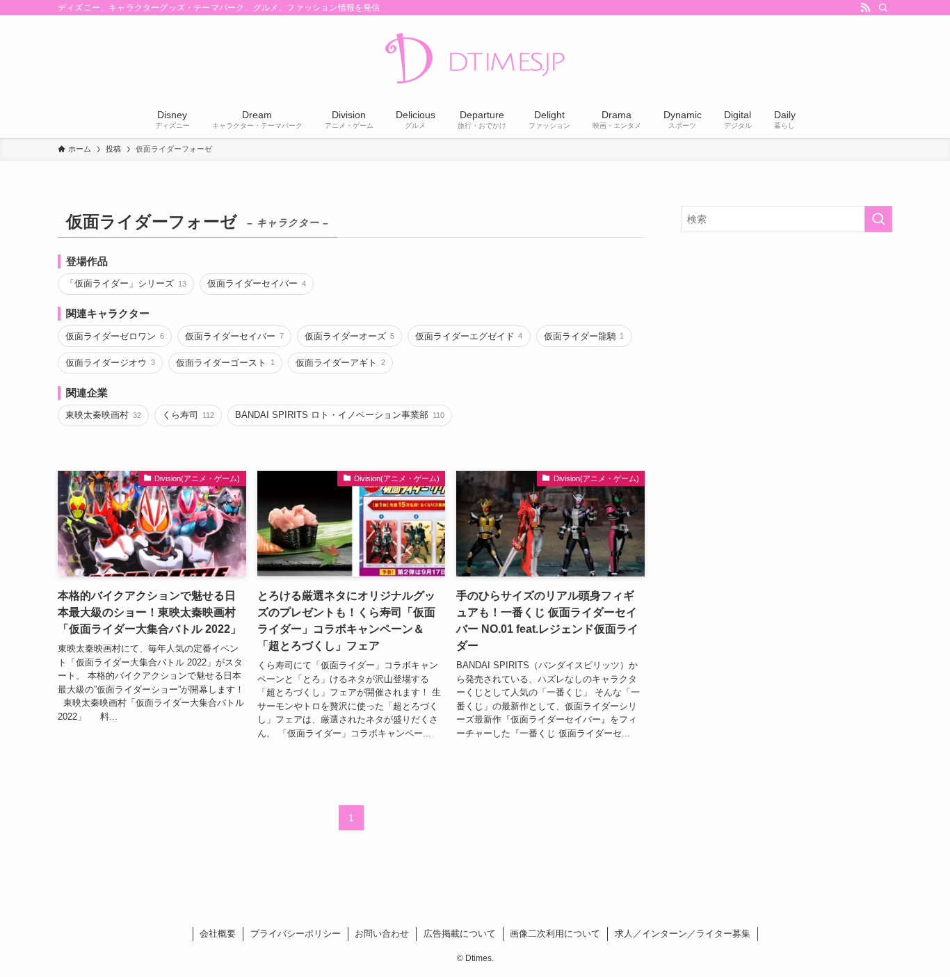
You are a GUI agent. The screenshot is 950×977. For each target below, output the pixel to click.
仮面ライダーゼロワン (114, 336)
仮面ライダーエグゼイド (468, 336)
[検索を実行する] (878, 219)
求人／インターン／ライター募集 (682, 933)
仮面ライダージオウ (109, 362)
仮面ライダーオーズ (349, 336)
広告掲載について (460, 933)
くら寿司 (188, 415)
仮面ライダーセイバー (256, 283)
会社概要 (218, 933)
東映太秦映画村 (102, 415)
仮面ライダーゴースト (225, 362)
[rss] (865, 7)
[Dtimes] (475, 60)
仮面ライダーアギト (340, 362)
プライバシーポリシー (295, 933)
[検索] (883, 7)
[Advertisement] (786, 343)
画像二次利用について (555, 933)
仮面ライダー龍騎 (584, 336)
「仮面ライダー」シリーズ (125, 283)
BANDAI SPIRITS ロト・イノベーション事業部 (339, 415)
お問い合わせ (382, 933)
